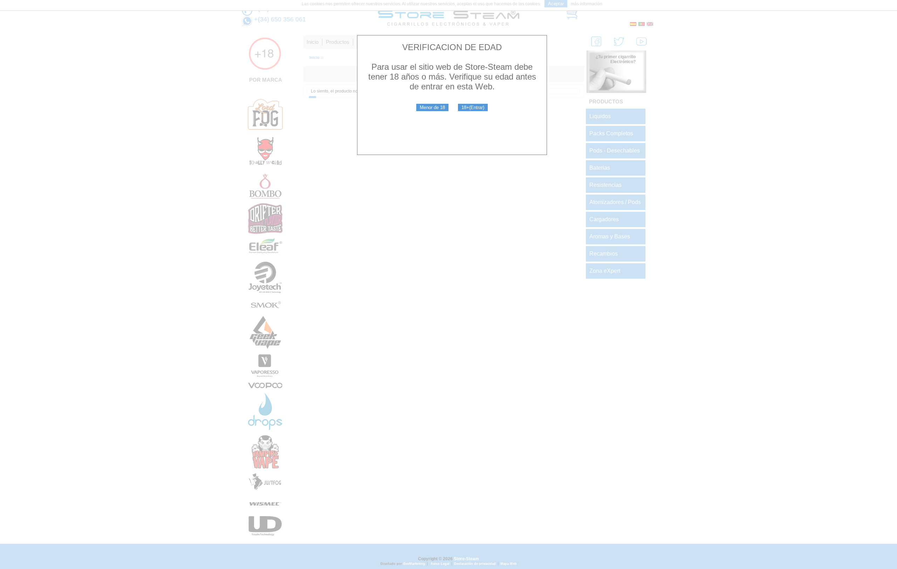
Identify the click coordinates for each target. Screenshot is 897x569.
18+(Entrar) (472, 107)
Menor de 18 (432, 107)
